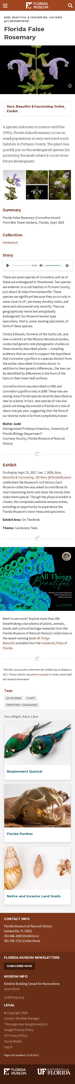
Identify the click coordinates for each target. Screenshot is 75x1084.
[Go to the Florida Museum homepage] (37, 5)
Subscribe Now (19, 966)
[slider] (21, 265)
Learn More (11, 989)
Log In (8, 1047)
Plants (31, 698)
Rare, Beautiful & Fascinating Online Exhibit (35, 109)
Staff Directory (14, 997)
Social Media (13, 1041)
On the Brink (13, 698)
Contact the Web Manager (22, 1018)
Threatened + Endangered (22, 705)
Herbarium (10, 242)
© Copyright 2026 (16, 1013)
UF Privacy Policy (16, 1035)
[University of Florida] (54, 1071)
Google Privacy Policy (18, 1030)
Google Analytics (36, 1024)
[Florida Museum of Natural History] (21, 1071)
